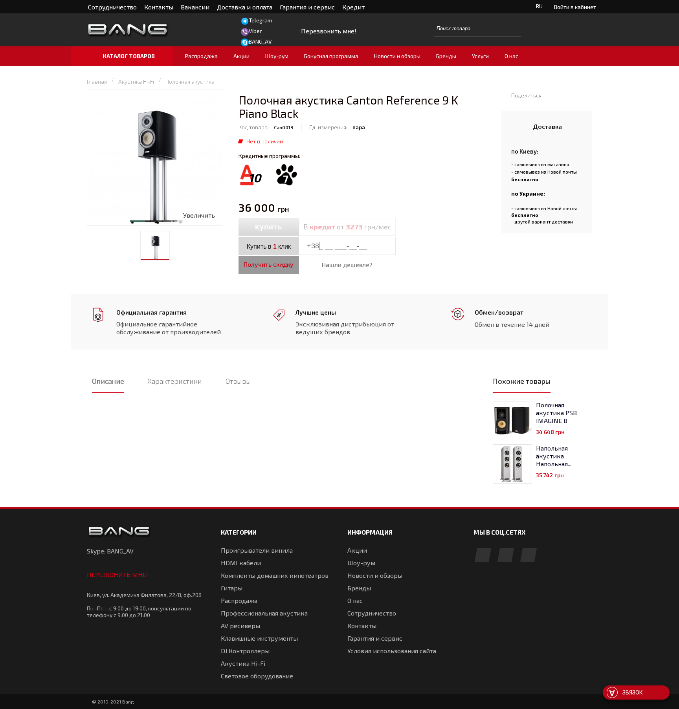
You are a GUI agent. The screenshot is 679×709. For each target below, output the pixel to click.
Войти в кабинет (575, 7)
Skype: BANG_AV (110, 551)
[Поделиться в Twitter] (564, 95)
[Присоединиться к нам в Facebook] (483, 555)
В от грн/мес (347, 226)
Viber (255, 30)
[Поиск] (511, 28)
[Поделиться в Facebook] (552, 95)
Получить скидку (269, 264)
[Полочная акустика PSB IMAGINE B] (512, 420)
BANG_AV (260, 41)
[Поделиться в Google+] (575, 95)
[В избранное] (430, 227)
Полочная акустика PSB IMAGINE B (556, 412)
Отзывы (238, 381)
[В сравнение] (413, 227)
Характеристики (174, 381)
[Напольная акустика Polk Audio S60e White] (512, 464)
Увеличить (199, 215)
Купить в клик (269, 246)
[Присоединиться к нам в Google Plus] (505, 555)
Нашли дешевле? (347, 264)
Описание (108, 381)
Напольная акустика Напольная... (553, 455)
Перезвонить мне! (117, 574)
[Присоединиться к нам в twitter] (528, 555)
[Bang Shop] (145, 30)
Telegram (260, 20)
